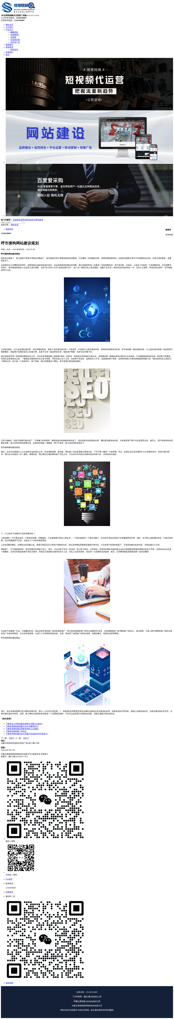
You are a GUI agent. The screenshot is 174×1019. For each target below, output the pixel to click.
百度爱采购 (23, 220)
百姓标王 (32, 220)
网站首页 (14, 225)
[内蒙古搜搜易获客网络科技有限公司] (18, 13)
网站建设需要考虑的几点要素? (22, 729)
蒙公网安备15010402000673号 (88, 1001)
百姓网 (15, 220)
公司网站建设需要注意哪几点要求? (24, 724)
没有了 (12, 738)
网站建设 (39, 220)
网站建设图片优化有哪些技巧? (22, 726)
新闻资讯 (9, 229)
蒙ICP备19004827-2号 (93, 997)
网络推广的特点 (16, 731)
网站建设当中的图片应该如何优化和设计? (27, 734)
